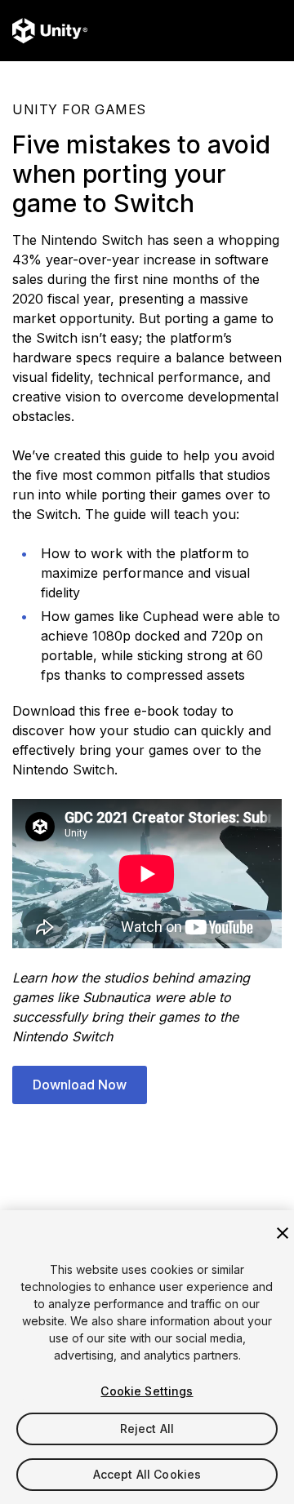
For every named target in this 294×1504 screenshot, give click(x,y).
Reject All (147, 1428)
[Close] (282, 1233)
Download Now (80, 1084)
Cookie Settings (146, 1391)
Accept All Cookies (147, 1474)
